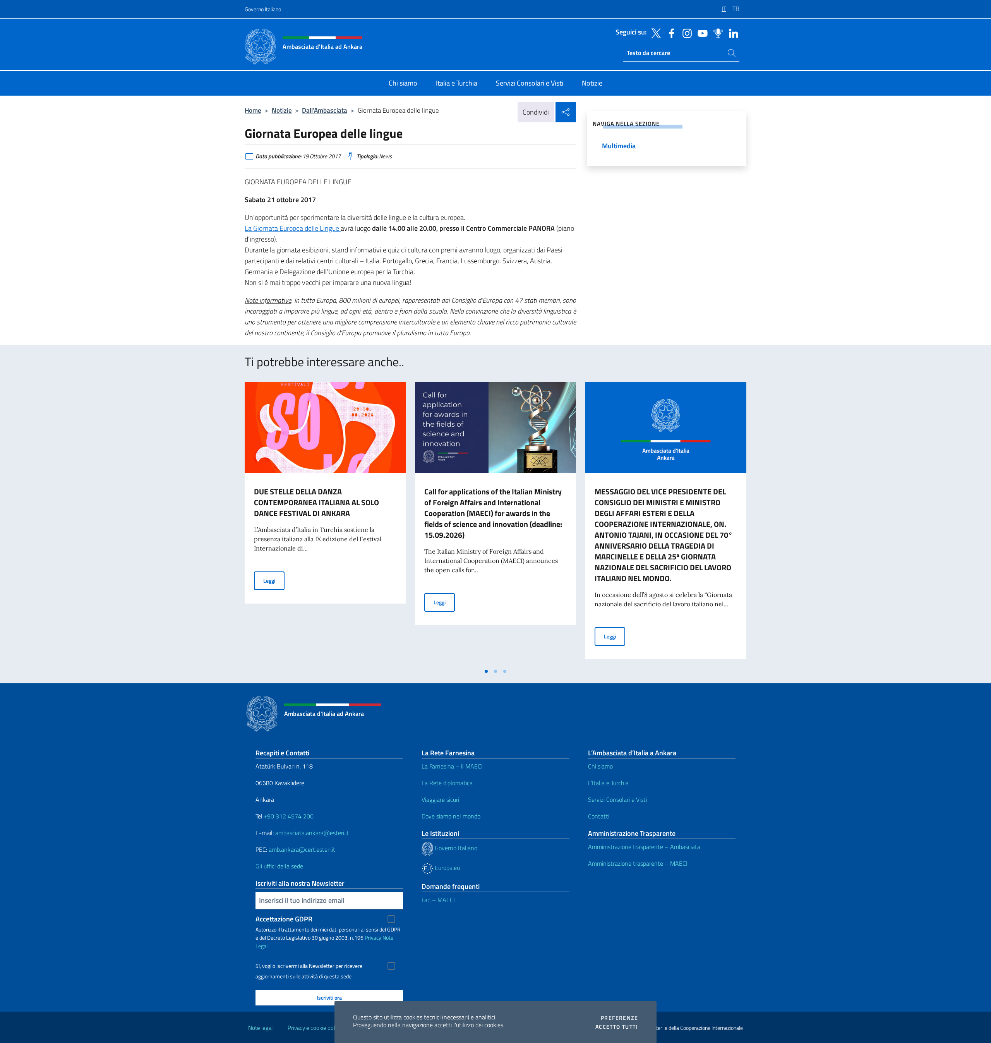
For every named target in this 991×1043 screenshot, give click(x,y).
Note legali (261, 1027)
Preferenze (619, 1018)
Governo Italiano (263, 9)
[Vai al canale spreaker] (716, 32)
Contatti (598, 816)
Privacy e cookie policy (314, 1027)
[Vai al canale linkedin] (731, 32)
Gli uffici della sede (279, 866)
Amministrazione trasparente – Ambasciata (644, 846)
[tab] (486, 671)
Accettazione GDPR (283, 919)
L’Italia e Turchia (608, 782)
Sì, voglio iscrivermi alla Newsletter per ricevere (308, 966)
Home (253, 110)
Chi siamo (600, 766)
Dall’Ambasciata (324, 110)
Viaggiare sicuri (440, 799)
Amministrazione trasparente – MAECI (638, 863)
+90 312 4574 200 (289, 816)
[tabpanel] (325, 523)
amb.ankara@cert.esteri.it (302, 849)
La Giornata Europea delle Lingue (293, 228)
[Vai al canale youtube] (700, 32)
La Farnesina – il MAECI (452, 766)
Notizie (282, 110)
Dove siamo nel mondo (451, 816)
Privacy (373, 937)
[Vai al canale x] (654, 32)
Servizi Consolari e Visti (617, 799)
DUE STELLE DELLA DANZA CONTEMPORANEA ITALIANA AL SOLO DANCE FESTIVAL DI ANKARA (316, 502)
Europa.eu (446, 867)
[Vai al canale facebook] (669, 32)
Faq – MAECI (438, 899)
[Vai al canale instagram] (685, 32)
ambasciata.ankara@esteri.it (312, 832)
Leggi (274, 580)
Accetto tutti (616, 1026)
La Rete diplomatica (447, 782)
